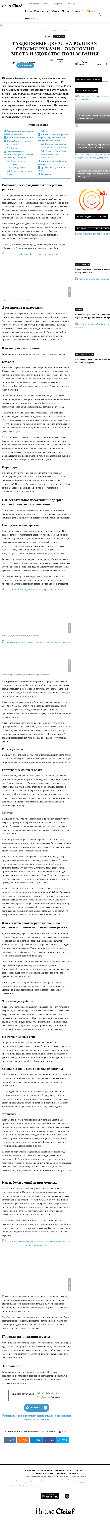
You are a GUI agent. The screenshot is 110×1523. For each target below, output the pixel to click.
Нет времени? (25, 65)
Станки (79, 309)
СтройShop (71, 4)
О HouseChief (29, 1470)
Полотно (13, 144)
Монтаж (46, 131)
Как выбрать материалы (17, 141)
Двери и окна (59, 37)
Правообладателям (78, 1476)
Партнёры (61, 1473)
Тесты (46, 4)
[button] (100, 15)
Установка (47, 157)
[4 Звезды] (53, 1395)
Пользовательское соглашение (34, 1476)
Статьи (28, 11)
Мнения (65, 11)
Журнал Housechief (44, 1473)
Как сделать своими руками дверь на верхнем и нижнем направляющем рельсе (53, 137)
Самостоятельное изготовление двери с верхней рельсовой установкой (19, 155)
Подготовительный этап (54, 147)
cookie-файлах (57, 1482)
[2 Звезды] (44, 1395)
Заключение (45, 174)
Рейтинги (55, 11)
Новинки (76, 11)
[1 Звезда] (39, 1395)
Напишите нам (45, 1470)
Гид (89, 11)
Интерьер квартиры (84, 354)
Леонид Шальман (81, 63)
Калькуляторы (34, 4)
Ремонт (48, 37)
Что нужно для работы (53, 144)
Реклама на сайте (63, 1470)
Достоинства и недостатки (18, 137)
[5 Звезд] (58, 1395)
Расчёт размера (16, 167)
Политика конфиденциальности (58, 1476)
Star (29, 19)
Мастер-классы (41, 11)
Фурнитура (14, 148)
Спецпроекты (57, 4)
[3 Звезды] (48, 1395)
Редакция (73, 1473)
